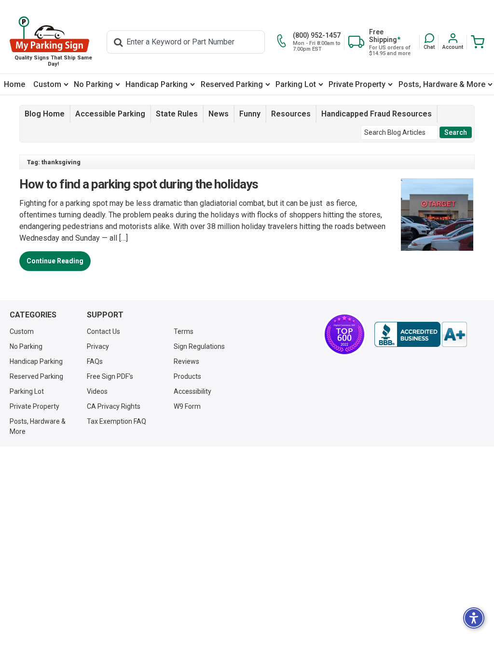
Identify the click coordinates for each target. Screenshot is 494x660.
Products (187, 376)
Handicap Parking (156, 84)
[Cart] (475, 41)
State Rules (177, 113)
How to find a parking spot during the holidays (138, 184)
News (218, 113)
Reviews (186, 361)
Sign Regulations (199, 346)
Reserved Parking (232, 84)
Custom (47, 84)
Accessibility (192, 391)
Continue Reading (55, 261)
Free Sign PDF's (110, 376)
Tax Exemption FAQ (116, 421)
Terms (183, 331)
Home (14, 84)
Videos (97, 391)
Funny (250, 113)
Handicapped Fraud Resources (376, 113)
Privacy (98, 346)
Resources (291, 113)
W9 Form (187, 406)
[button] (429, 41)
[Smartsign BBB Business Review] (420, 334)
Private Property (357, 84)
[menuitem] (14, 84)
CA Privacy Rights (113, 406)
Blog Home (45, 113)
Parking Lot (295, 84)
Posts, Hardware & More (441, 84)
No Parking (93, 84)
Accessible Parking (110, 113)
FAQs (95, 361)
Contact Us (103, 331)
